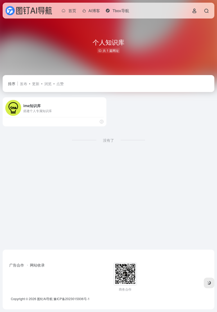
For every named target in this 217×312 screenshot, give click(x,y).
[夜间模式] (209, 283)
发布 (23, 83)
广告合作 (16, 265)
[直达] (102, 121)
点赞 (60, 83)
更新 (35, 83)
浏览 (48, 83)
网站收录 (37, 265)
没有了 (108, 140)
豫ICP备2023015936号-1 (71, 298)
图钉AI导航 (45, 298)
